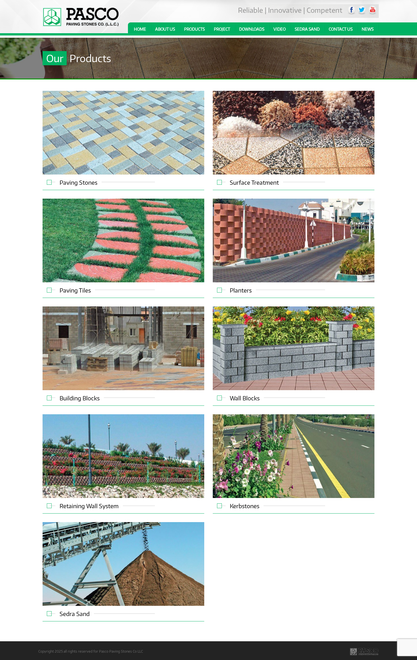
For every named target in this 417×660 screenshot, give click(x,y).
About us (165, 29)
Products (194, 29)
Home (140, 29)
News (368, 29)
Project (222, 29)
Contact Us (341, 29)
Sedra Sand (307, 29)
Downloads (251, 29)
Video (279, 29)
